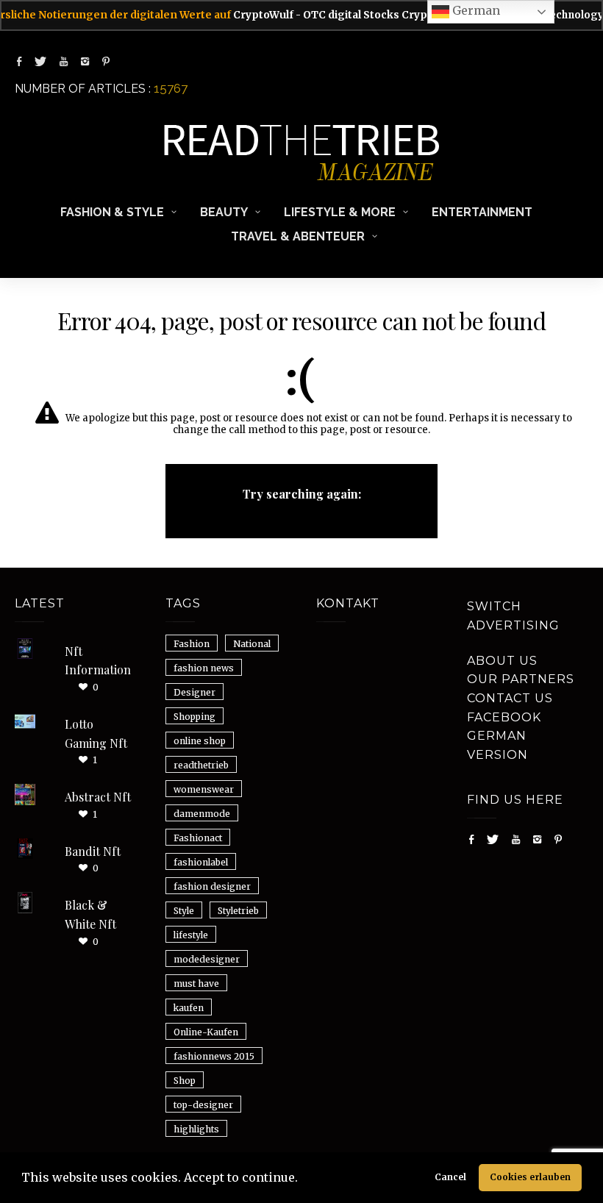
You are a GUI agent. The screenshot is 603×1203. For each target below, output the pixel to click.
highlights (196, 1129)
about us (502, 661)
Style (184, 910)
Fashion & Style (112, 212)
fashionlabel (201, 862)
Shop (185, 1080)
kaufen (189, 1007)
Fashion (192, 643)
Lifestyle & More (340, 212)
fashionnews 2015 (214, 1056)
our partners (520, 679)
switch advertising (513, 615)
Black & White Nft (90, 914)
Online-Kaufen (206, 1032)
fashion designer (212, 886)
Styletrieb (238, 910)
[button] (303, 1179)
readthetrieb (201, 765)
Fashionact (198, 837)
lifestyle (191, 934)
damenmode (202, 813)
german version (497, 745)
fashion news (204, 668)
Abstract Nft (98, 796)
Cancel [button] (450, 1176)
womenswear (204, 789)
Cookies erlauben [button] (530, 1176)
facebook (504, 717)
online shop (200, 740)
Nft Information (98, 660)
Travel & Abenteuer (298, 236)
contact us (510, 698)
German (474, 10)
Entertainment (482, 212)
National (252, 643)
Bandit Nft (93, 851)
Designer (194, 692)
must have (196, 983)
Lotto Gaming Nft (96, 733)
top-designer (203, 1104)
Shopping (194, 716)
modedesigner (207, 959)
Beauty (224, 212)
